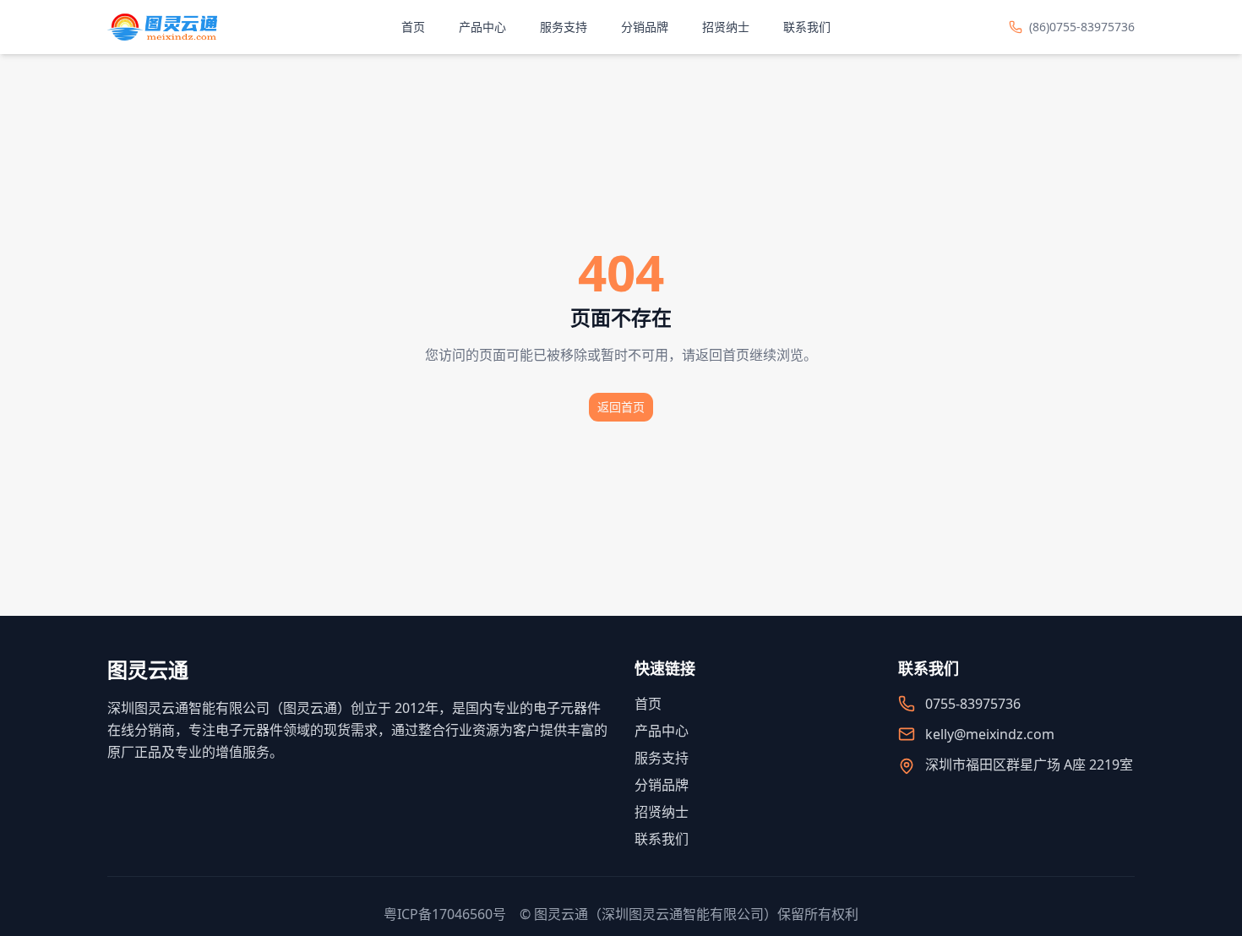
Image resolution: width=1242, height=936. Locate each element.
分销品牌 (644, 27)
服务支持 (563, 27)
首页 (413, 27)
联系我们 (807, 27)
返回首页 (621, 407)
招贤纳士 (725, 27)
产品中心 (482, 27)
